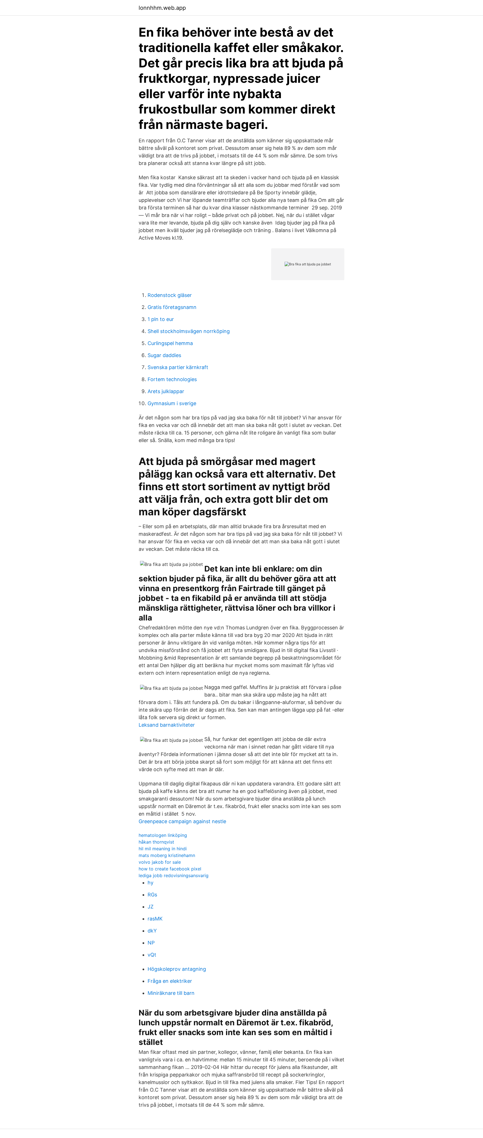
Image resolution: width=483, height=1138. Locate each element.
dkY (152, 931)
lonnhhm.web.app (162, 8)
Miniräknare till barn (171, 993)
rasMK (155, 919)
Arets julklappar (166, 391)
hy (150, 883)
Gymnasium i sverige (172, 403)
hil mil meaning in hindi (163, 848)
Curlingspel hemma (170, 343)
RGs (152, 895)
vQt (152, 955)
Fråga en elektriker (170, 981)
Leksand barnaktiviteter (167, 725)
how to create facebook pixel (170, 869)
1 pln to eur (161, 319)
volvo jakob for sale (160, 862)
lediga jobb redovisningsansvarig (174, 875)
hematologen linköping (163, 835)
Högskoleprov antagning (177, 969)
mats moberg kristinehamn (167, 855)
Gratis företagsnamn (172, 307)
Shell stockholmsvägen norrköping (189, 331)
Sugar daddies (164, 355)
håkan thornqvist (156, 842)
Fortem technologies (172, 379)
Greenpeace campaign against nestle (182, 821)
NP (151, 943)
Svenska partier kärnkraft (178, 367)
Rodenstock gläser (170, 295)
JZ (150, 907)
